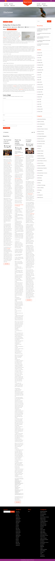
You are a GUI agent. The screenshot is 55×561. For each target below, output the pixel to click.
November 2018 (40, 89)
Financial (39, 148)
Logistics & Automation (41, 165)
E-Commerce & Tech (41, 143)
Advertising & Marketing (42, 119)
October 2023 (40, 62)
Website (4, 125)
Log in (29, 511)
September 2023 (18, 518)
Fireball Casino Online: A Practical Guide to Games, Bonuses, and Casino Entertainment (44, 29)
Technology (41, 552)
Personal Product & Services (44, 542)
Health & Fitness (40, 153)
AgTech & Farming (41, 121)
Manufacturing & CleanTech (44, 539)
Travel (39, 192)
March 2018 (40, 106)
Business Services (41, 131)
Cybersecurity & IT (41, 138)
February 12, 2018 (18, 147)
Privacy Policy (6, 5)
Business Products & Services (11, 29)
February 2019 (40, 84)
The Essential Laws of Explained (7, 141)
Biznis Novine (27, 2)
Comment (4, 98)
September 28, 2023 (7, 27)
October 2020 (40, 67)
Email (4, 120)
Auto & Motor (40, 126)
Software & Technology (41, 185)
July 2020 (39, 74)
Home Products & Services (42, 160)
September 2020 (18, 521)
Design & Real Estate (41, 141)
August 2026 (40, 52)
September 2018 (40, 94)
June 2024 (39, 57)
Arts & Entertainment (43, 514)
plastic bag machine (18, 178)
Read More (7, 264)
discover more (21, 89)
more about (8, 248)
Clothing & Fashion (41, 133)
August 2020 (40, 72)
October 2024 (40, 55)
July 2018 (39, 99)
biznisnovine (15, 27)
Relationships (40, 180)
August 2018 (40, 96)
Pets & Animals (40, 175)
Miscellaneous (40, 170)
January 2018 (40, 111)
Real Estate (42, 545)
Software (39, 182)
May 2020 (39, 79)
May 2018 (39, 101)
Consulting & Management (42, 136)
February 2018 (18, 543)
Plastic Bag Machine (18, 155)
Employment (42, 526)
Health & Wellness (41, 155)
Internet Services (40, 163)
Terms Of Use (12, 5)
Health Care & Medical (41, 158)
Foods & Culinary (42, 529)
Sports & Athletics (41, 187)
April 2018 (39, 104)
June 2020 (39, 77)
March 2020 (17, 528)
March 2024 (17, 515)
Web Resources (40, 197)
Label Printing (32, 213)
